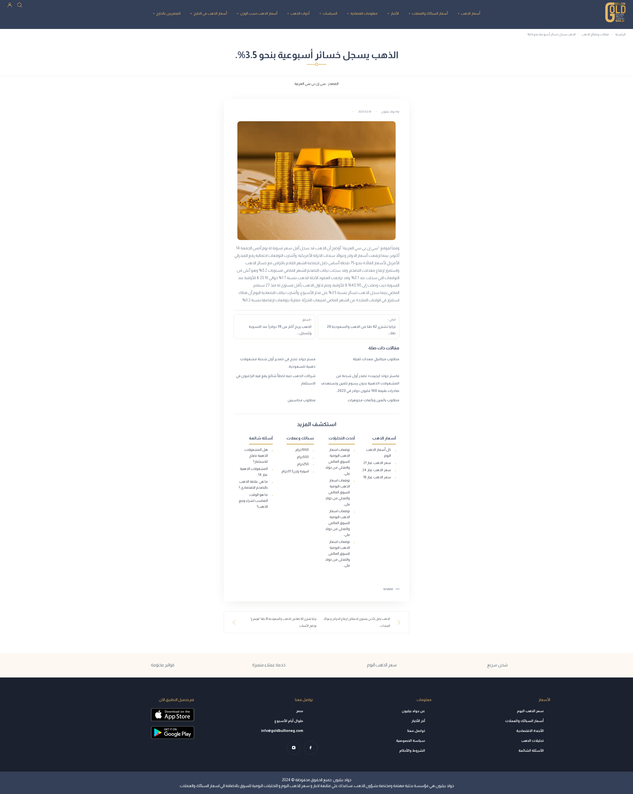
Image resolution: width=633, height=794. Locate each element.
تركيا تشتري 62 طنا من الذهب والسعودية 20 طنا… (361, 326)
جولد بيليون (388, 111)
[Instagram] (293, 747)
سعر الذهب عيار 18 (377, 477)
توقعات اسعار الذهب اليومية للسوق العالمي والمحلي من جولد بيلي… (337, 461)
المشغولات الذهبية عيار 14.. (254, 472)
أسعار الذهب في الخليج (210, 13)
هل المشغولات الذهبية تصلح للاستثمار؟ (256, 455)
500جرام (303, 457)
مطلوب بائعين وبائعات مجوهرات (373, 400)
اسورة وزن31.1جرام (295, 471)
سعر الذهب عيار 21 (377, 463)
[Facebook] (310, 747)
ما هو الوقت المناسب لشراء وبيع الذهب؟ (253, 500)
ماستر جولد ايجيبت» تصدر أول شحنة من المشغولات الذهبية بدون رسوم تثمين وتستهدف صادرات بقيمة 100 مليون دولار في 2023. (360, 383)
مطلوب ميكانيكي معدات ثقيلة (376, 359)
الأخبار (395, 13)
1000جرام (302, 450)
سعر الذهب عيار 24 (376, 470)
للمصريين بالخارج (168, 13)
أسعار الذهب (470, 13)
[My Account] (10, 4)
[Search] (19, 4)
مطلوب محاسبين (302, 400)
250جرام (303, 464)
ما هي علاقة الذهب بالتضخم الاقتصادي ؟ (253, 484)
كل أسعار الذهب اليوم (378, 452)
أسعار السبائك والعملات (430, 13)
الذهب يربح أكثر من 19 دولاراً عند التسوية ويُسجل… (280, 326)
